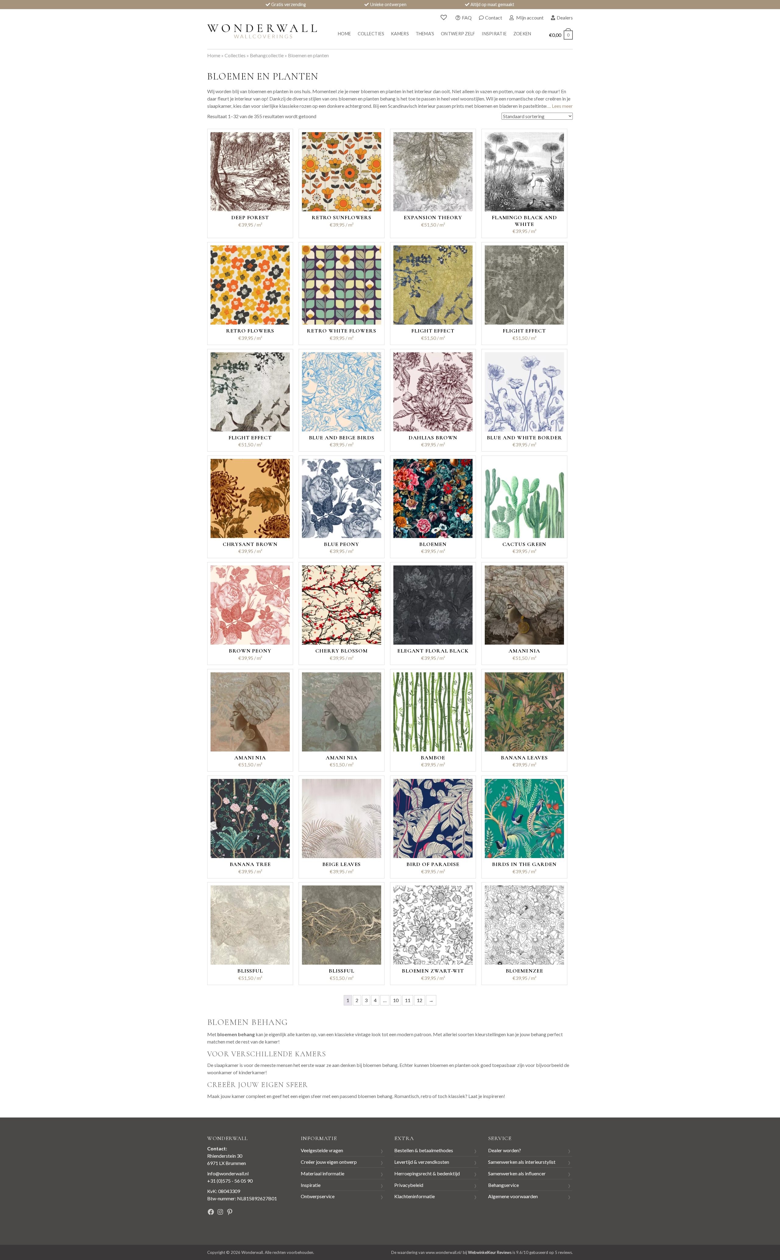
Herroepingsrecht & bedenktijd (427, 1173)
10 (396, 1000)
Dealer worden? (504, 1150)
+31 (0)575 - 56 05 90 (230, 1181)
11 (407, 1000)
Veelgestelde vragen (322, 1150)
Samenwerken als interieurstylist (521, 1162)
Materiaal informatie (322, 1173)
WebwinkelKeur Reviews (490, 1252)
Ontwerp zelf (458, 33)
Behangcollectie (267, 55)
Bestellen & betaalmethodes (423, 1150)
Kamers (400, 33)
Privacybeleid (408, 1185)
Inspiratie (494, 33)
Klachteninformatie (414, 1196)
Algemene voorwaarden (513, 1196)
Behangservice (503, 1185)
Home (344, 33)
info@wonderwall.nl (228, 1173)
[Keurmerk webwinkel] (268, 1213)
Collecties (371, 33)
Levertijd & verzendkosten (421, 1162)
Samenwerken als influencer (517, 1173)
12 (419, 1000)
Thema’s (425, 33)
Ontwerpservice (318, 1196)
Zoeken (522, 33)
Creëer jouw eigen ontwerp (329, 1162)
